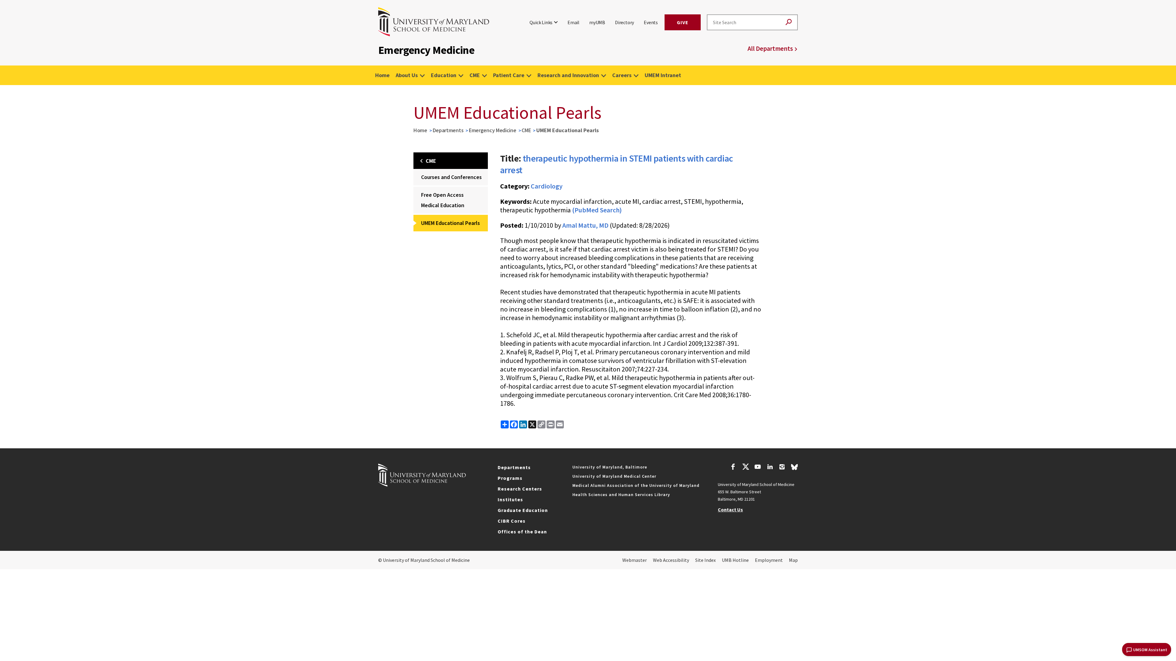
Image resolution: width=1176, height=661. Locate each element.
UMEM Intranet (663, 75)
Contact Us (730, 509)
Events (651, 22)
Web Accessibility (671, 560)
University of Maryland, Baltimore (609, 467)
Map (793, 560)
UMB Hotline (735, 560)
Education (443, 75)
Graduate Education (523, 510)
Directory (624, 22)
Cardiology (547, 186)
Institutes (510, 499)
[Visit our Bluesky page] (794, 468)
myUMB (597, 22)
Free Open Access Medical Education (442, 200)
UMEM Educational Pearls (450, 222)
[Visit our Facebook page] (733, 468)
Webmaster (634, 560)
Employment (769, 560)
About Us (407, 75)
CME (474, 75)
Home (382, 75)
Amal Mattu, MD (585, 225)
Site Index (705, 560)
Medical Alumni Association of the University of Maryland (635, 485)
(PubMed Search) (597, 210)
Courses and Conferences (451, 177)
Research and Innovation (568, 75)
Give (682, 22)
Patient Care (508, 75)
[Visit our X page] (745, 468)
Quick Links (541, 22)
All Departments (770, 48)
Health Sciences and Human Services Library (621, 494)
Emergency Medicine (492, 130)
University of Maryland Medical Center (614, 476)
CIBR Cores (512, 521)
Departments (448, 130)
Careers (621, 75)
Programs (510, 478)
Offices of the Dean (522, 531)
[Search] (788, 22)
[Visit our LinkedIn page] (770, 468)
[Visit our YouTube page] (758, 468)
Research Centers (520, 489)
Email (573, 22)
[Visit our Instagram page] (782, 468)
